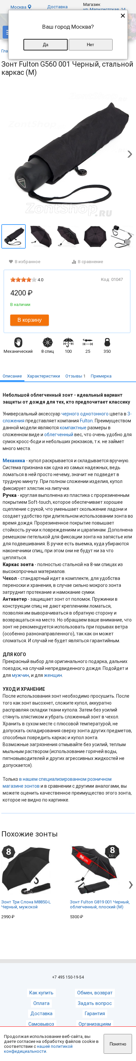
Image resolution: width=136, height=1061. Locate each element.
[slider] (23, 279)
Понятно (118, 1044)
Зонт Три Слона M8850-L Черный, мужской (26, 904)
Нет (90, 44)
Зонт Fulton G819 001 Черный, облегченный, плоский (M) (100, 904)
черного (70, 413)
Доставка (57, 6)
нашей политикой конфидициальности (38, 1049)
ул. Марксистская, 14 (104, 9)
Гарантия (95, 1013)
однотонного (94, 413)
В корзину (29, 320)
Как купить (41, 993)
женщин (53, 675)
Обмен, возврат (95, 993)
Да (45, 44)
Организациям (95, 1024)
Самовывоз (41, 1024)
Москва (19, 7)
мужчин (20, 675)
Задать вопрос (95, 1003)
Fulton (86, 420)
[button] (130, 154)
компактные (73, 427)
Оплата (41, 1003)
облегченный (58, 434)
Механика (14, 460)
